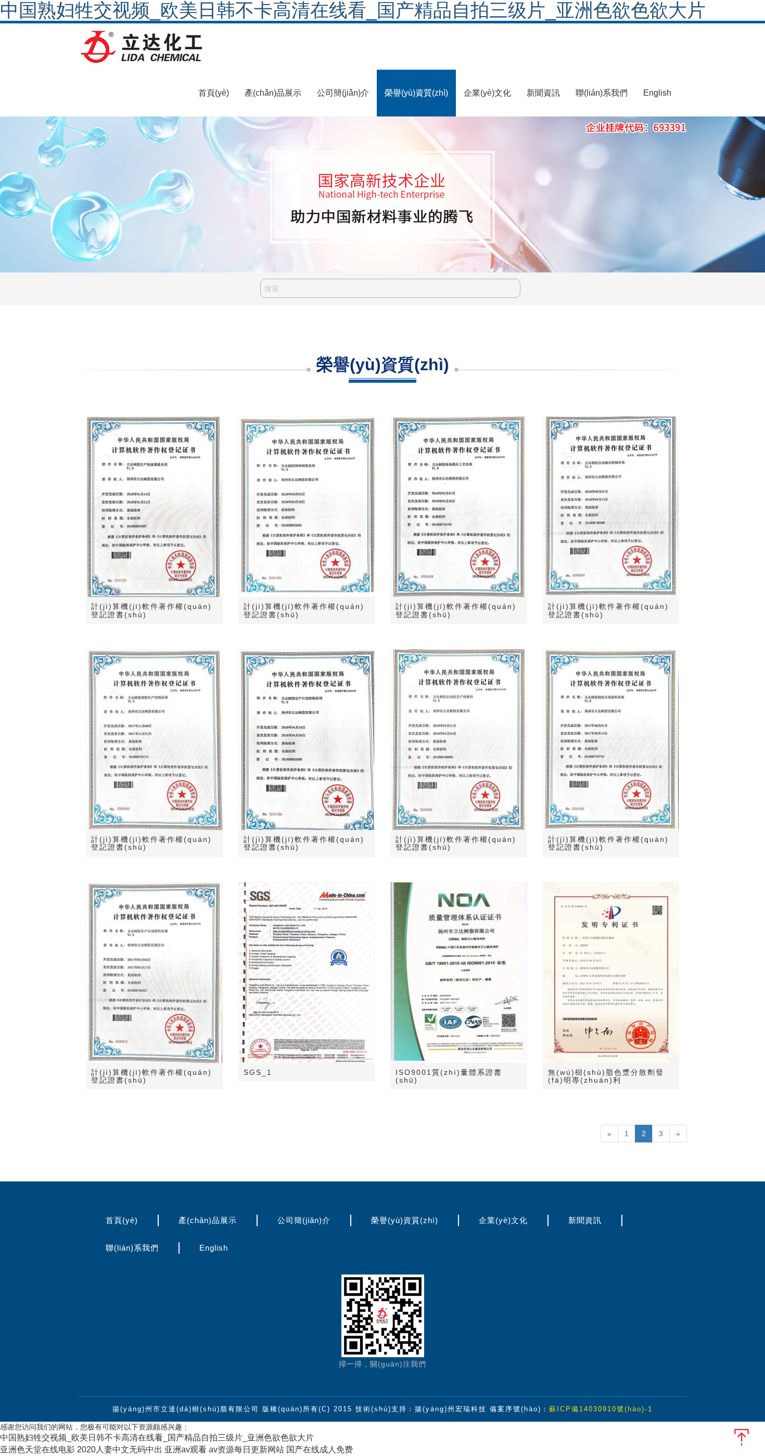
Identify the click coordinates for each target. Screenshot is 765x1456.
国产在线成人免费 (319, 1449)
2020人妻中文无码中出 (119, 1449)
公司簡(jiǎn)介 (343, 92)
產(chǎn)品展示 (273, 92)
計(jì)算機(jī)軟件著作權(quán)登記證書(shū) (151, 610)
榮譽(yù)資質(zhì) (416, 92)
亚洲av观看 (185, 1449)
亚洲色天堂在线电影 (37, 1449)
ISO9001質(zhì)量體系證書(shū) (449, 1076)
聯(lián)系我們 (602, 92)
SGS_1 (258, 1072)
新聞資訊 (543, 92)
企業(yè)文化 (487, 92)
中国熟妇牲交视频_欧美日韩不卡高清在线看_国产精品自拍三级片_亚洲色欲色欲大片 (157, 1437)
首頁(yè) (213, 92)
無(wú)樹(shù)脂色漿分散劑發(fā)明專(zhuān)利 (606, 1076)
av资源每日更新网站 (246, 1449)
